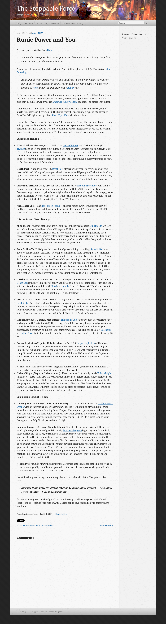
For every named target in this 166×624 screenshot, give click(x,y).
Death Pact (57, 168)
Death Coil (22, 282)
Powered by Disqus (129, 38)
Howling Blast (25, 333)
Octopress (59, 612)
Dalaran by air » (106, 525)
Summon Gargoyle (72, 430)
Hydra (50, 50)
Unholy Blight (104, 373)
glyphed (21, 148)
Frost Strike (23, 302)
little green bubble (50, 205)
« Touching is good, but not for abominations (35, 525)
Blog (19, 23)
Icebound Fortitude (87, 185)
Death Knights (61, 514)
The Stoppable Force (46, 8)
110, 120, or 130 (59, 115)
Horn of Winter (70, 145)
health (70, 87)
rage (35, 87)
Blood (54, 286)
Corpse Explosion (86, 343)
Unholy (65, 286)
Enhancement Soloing (72, 23)
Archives (29, 23)
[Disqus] (65, 573)
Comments (37, 33)
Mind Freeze (95, 225)
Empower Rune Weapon (64, 101)
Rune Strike (96, 249)
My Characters (52, 23)
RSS (147, 23)
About (39, 23)
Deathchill (106, 329)
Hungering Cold (69, 319)
